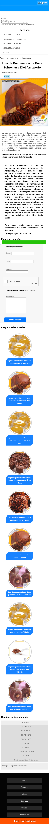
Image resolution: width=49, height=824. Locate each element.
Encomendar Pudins (11, 48)
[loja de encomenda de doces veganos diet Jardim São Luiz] (19, 422)
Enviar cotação (15, 320)
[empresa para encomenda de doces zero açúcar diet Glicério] (19, 651)
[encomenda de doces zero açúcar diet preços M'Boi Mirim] (19, 382)
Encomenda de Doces (11, 44)
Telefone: (9, 269)
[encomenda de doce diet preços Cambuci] (19, 539)
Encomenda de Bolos (11, 35)
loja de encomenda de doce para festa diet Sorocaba (19, 708)
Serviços (24, 30)
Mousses (6, 52)
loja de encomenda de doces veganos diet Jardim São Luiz (19, 440)
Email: (8, 261)
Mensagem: (10, 297)
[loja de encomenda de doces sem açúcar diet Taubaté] (19, 345)
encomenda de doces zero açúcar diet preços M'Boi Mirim (19, 400)
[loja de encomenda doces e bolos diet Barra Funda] (19, 501)
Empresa (24, 787)
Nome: (9, 253)
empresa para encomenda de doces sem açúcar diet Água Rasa (19, 480)
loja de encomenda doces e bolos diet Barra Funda (19, 519)
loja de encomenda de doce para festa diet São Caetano (19, 593)
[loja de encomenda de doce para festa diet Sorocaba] (19, 691)
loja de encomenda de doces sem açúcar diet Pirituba (19, 631)
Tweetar (7, 76)
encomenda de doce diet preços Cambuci (20, 556)
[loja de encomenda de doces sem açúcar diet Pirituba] (19, 613)
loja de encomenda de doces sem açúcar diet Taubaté (19, 362)
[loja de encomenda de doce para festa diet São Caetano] (19, 576)
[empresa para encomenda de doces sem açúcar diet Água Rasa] (19, 462)
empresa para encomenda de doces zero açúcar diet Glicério (19, 669)
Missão (24, 794)
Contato (24, 808)
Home (24, 780)
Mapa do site (24, 815)
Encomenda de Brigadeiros (14, 39)
